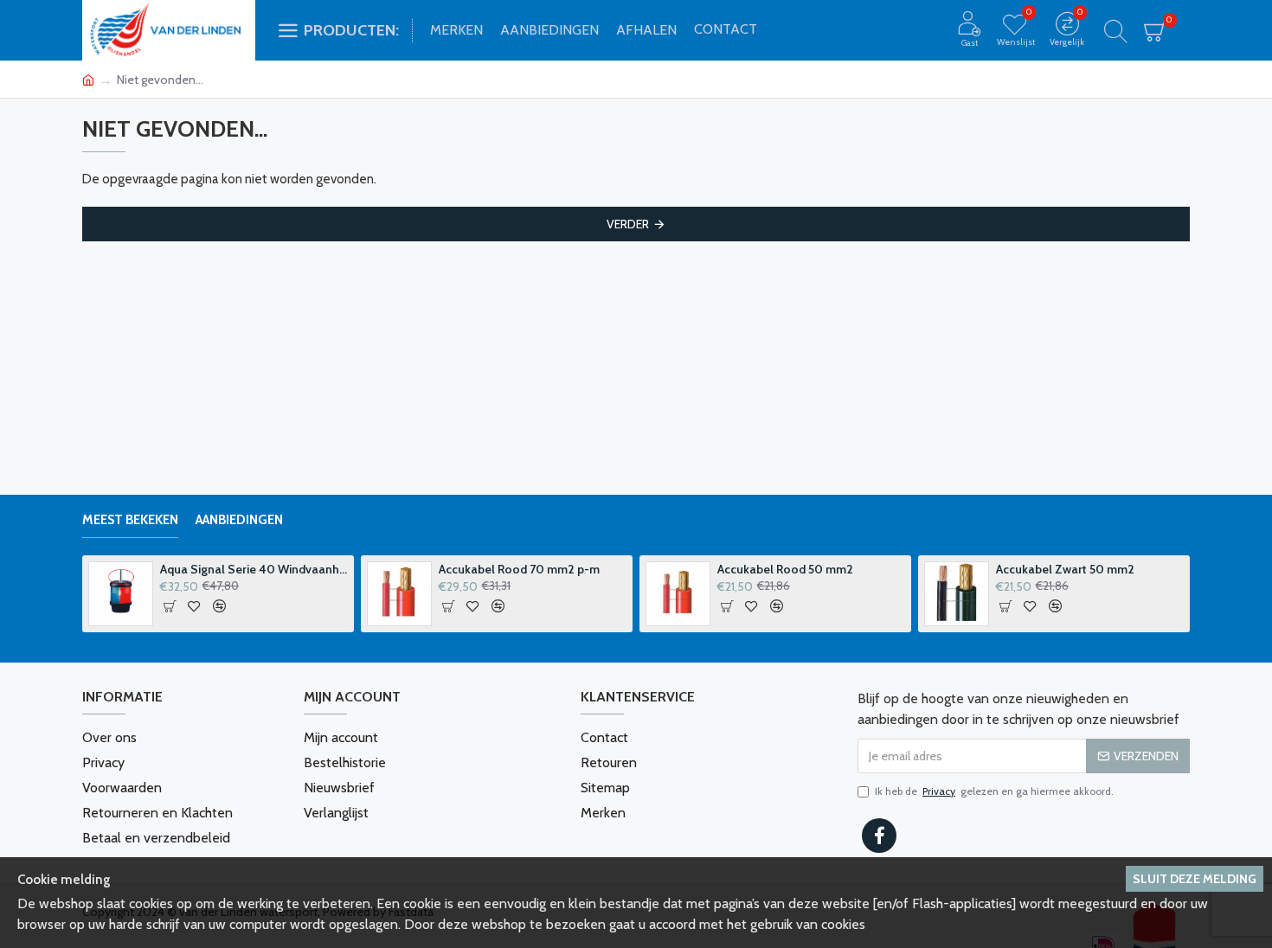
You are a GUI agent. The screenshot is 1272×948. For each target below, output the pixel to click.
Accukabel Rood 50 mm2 (785, 569)
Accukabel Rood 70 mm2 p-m (519, 569)
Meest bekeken (130, 520)
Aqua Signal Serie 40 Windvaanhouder (254, 569)
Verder (628, 224)
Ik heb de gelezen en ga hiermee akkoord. (994, 791)
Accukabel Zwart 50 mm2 (1065, 569)
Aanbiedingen (239, 520)
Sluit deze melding (1194, 879)
